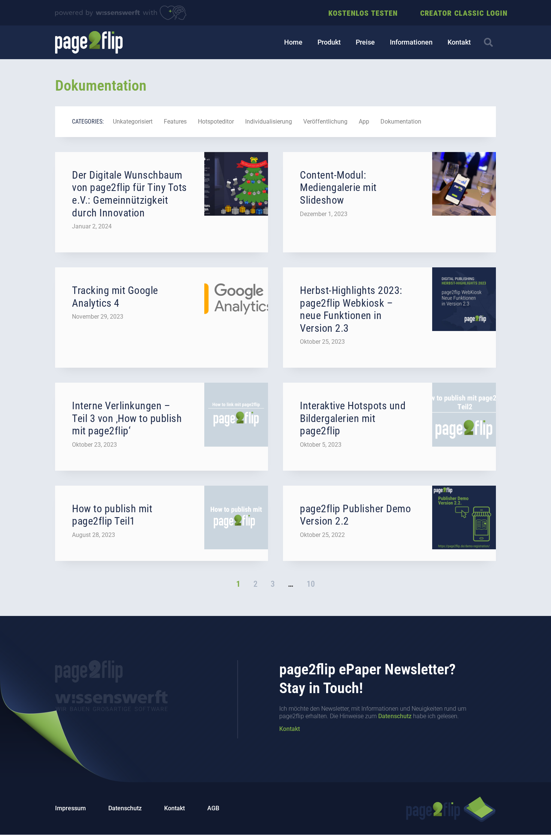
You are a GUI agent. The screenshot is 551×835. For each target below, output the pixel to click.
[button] (488, 42)
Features (175, 121)
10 (311, 584)
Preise (365, 42)
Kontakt (459, 42)
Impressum (70, 808)
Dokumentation (400, 121)
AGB (213, 808)
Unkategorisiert (133, 121)
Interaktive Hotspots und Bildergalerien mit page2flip (353, 418)
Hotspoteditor (216, 121)
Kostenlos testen (363, 13)
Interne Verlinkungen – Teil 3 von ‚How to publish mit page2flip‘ (127, 418)
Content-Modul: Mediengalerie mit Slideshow (338, 187)
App (364, 121)
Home (293, 42)
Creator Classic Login (464, 13)
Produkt (329, 42)
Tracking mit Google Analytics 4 (115, 296)
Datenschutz (395, 716)
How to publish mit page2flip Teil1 (112, 515)
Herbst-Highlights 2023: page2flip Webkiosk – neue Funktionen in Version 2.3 (351, 309)
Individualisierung (268, 121)
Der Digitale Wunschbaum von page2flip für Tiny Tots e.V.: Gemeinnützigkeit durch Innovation (129, 194)
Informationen (411, 42)
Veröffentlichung (325, 121)
